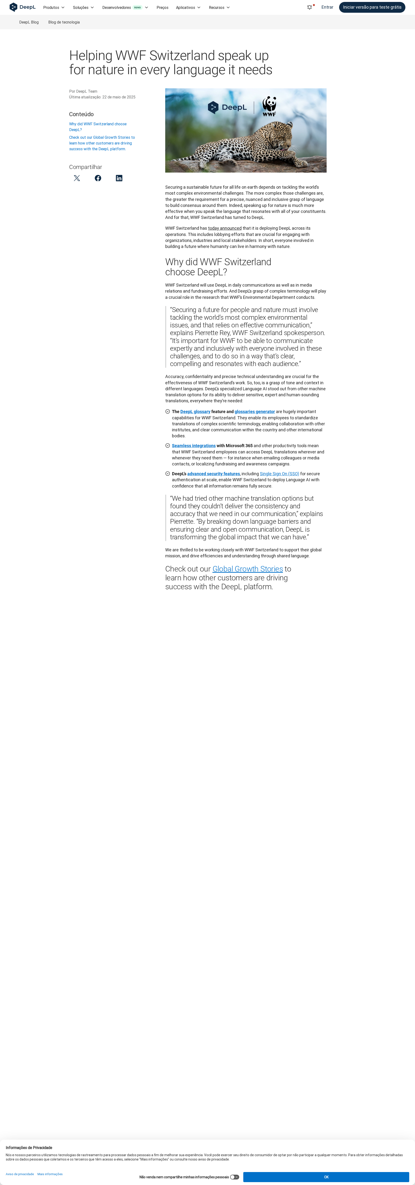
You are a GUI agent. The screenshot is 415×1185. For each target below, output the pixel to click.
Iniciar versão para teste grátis (372, 7)
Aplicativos (185, 7)
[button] (77, 178)
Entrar (327, 7)
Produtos (51, 7)
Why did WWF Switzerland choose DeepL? (98, 126)
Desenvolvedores (121, 7)
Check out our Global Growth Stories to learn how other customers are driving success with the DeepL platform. (102, 143)
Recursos (216, 7)
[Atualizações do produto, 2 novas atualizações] (309, 7)
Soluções (80, 7)
